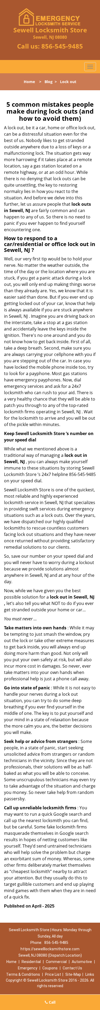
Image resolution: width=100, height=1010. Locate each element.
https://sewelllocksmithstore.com (50, 949)
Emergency (27, 968)
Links (89, 974)
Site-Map (73, 974)
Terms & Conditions (23, 974)
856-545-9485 (62, 46)
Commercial (56, 962)
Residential (31, 962)
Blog (49, 81)
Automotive (82, 962)
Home (29, 81)
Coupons (50, 968)
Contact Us (72, 968)
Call (51, 1002)
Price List (53, 974)
